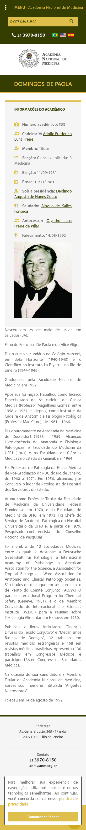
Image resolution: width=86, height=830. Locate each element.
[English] (63, 35)
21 (31, 36)
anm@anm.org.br (43, 766)
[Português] (55, 35)
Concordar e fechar (43, 816)
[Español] (71, 35)
